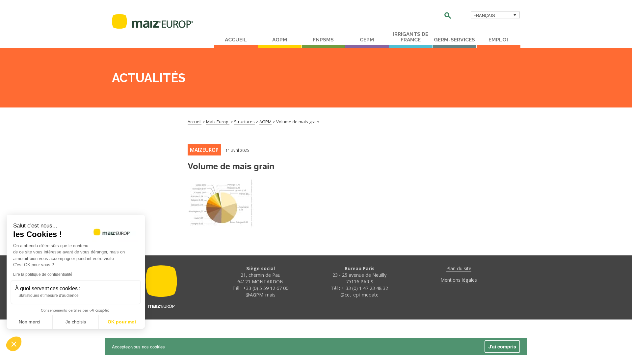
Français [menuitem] (484, 15)
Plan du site (458, 268)
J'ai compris (502, 346)
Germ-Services (454, 40)
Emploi (498, 40)
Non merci (29, 321)
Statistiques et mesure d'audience (48, 295)
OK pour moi (122, 321)
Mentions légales (458, 280)
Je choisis (76, 321)
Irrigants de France (410, 37)
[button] (14, 344)
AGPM (279, 40)
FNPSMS (323, 40)
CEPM (367, 40)
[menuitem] (495, 15)
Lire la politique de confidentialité (42, 274)
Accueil (236, 40)
